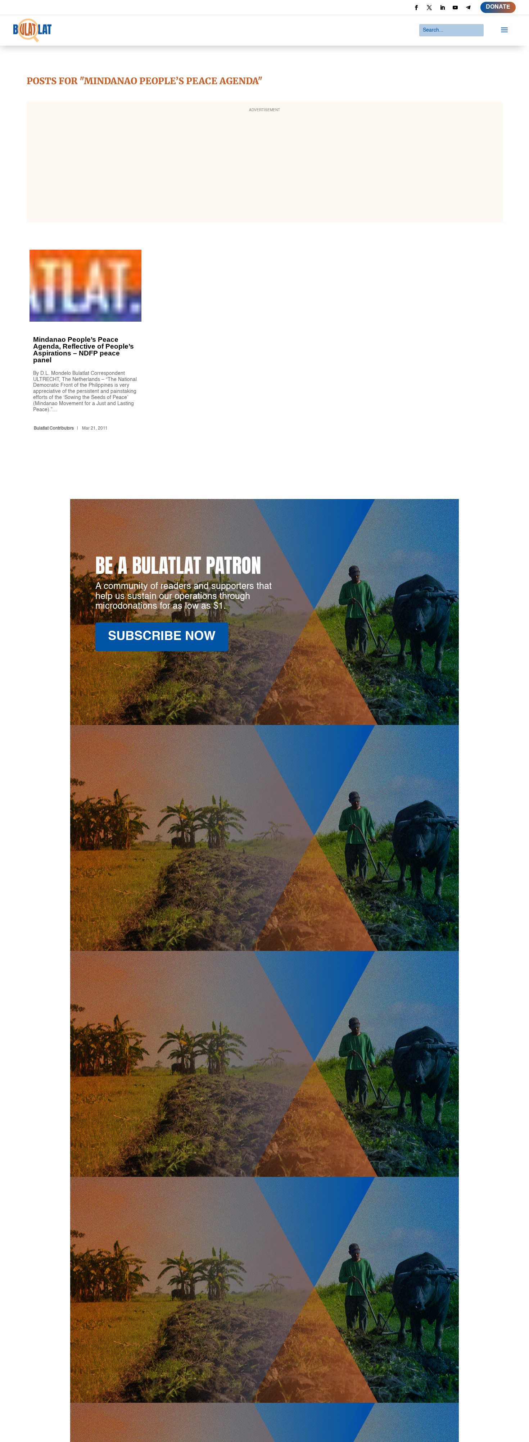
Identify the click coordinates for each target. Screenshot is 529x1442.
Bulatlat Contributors (54, 428)
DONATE (498, 7)
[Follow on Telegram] (468, 8)
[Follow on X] (429, 8)
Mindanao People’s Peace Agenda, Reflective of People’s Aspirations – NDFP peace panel (86, 342)
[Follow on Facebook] (416, 8)
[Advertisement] (264, 166)
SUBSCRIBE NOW (162, 636)
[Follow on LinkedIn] (442, 8)
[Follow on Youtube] (455, 8)
